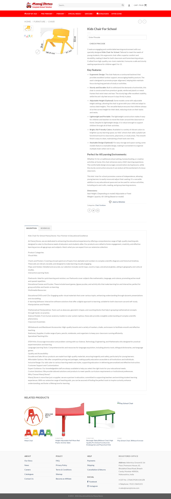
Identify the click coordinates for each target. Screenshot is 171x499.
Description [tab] (31, 228)
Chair (51, 21)
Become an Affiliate (63, 479)
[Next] (80, 40)
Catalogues (29, 474)
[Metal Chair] (38, 419)
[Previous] (39, 40)
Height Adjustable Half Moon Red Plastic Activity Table (67, 441)
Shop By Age (31, 14)
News (26, 465)
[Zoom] (37, 52)
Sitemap (59, 474)
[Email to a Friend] (98, 210)
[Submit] (123, 5)
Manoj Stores (98, 496)
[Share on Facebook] (89, 210)
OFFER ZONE (116, 14)
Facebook (92, 481)
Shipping (90, 465)
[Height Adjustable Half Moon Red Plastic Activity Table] (69, 419)
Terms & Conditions (64, 469)
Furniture (39, 21)
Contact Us (29, 479)
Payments (91, 461)
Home (27, 21)
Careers (27, 469)
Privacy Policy (61, 465)
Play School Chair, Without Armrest (130, 441)
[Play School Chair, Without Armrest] (131, 419)
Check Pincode (97, 44)
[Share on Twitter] (94, 210)
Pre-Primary (46, 14)
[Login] (129, 5)
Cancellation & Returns (96, 469)
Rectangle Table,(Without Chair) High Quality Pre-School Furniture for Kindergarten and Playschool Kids (99, 442)
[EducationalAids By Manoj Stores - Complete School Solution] (39, 5)
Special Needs (74, 14)
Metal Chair (28, 441)
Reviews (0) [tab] (45, 228)
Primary (60, 14)
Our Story (28, 461)
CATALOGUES (103, 14)
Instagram (93, 486)
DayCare (88, 14)
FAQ (58, 461)
